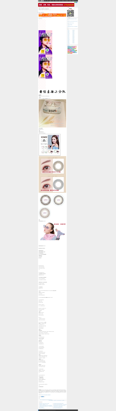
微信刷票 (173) (73, 49)
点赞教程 (47, 0)
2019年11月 (73, 39)
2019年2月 (68, 42)
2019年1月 (73, 42)
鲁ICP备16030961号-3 (54, 410)
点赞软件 (60, 0)
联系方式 (70, 0)
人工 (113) (76, 50)
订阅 (76, 2)
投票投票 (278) (71, 48)
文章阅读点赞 (56, 0)
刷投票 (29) (72, 52)
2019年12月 (69, 39)
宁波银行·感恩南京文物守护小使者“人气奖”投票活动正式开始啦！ (59, 405)
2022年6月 (68, 31)
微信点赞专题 (50, 410)
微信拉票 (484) (72, 46)
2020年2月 (68, 38)
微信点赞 (41, 1)
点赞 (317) (68, 48)
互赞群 (53, 0)
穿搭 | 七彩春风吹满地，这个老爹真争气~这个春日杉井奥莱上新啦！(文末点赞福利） (57, 400)
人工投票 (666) (69, 46)
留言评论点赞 (63, 0)
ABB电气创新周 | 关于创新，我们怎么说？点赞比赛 (44, 403)
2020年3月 (73, 37)
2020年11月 (69, 37)
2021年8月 (68, 34)
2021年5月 (73, 35)
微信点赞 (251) (74, 48)
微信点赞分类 (67, 0)
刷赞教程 (50, 0)
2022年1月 (73, 32)
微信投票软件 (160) (69, 50)
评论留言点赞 (42, 396)
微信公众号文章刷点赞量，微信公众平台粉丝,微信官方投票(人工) (46, 399)
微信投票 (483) (75, 46)
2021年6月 (68, 35)
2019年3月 (73, 41)
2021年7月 (73, 34)
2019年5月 (73, 40)
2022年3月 (73, 31)
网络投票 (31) (69, 52)
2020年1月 (73, 38)
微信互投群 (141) (73, 50)
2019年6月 (68, 40)
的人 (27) (76, 52)
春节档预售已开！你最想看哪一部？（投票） (43, 404)
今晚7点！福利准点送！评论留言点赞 (44, 8)
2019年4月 (68, 41)
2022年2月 (68, 32)
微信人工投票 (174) (69, 49)
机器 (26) (68, 53)
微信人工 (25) (71, 53)
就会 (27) (74, 52)
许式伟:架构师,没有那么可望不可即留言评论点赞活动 (58, 403)
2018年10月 (69, 43)
